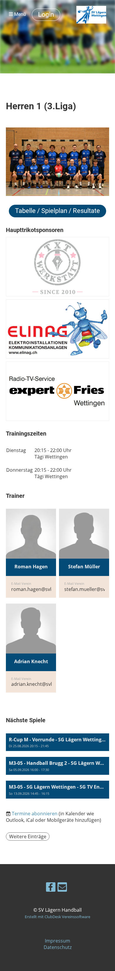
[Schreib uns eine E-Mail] (62, 888)
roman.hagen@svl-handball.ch (45, 589)
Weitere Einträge (27, 836)
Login (46, 14)
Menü (19, 14)
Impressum (57, 941)
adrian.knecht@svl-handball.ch (45, 684)
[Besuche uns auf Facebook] (50, 888)
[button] (57, 742)
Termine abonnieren (35, 813)
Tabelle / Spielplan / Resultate (57, 210)
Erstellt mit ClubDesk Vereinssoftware (57, 916)
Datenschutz (58, 947)
